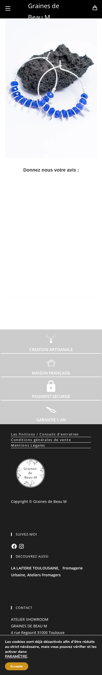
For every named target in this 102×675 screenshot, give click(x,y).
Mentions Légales (28, 445)
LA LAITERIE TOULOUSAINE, (35, 568)
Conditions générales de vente (41, 439)
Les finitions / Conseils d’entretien (45, 434)
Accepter (16, 666)
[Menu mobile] (7, 8)
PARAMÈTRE (16, 656)
